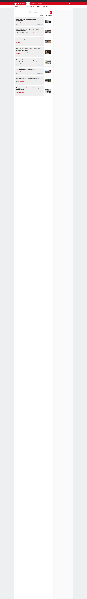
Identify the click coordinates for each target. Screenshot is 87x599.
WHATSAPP (26, 6)
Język (71, 1)
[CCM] (17, 3)
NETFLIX (34, 6)
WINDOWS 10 (48, 6)
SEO (28, 8)
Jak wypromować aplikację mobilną (25, 69)
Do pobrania (33, 3)
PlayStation (16, 6)
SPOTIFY (30, 6)
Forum (23, 3)
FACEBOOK (43, 6)
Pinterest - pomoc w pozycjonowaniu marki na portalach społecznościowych (28, 49)
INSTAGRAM (38, 6)
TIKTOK (20, 6)
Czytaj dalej (19, 22)
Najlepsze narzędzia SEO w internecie (26, 39)
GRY (22, 6)
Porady (28, 3)
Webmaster (24, 8)
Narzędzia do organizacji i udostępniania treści (28, 60)
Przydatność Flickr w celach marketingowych (28, 78)
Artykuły (39, 3)
